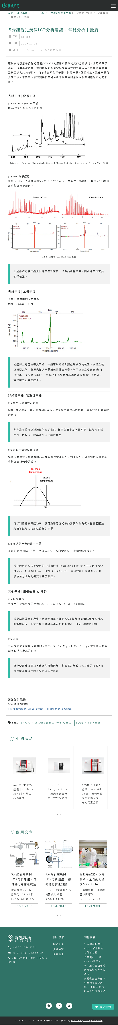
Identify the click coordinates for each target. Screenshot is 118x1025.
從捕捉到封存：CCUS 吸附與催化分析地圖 (94, 948)
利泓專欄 (22, 13)
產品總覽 (58, 949)
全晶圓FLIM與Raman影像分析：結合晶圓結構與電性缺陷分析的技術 (95, 965)
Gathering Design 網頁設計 (86, 1020)
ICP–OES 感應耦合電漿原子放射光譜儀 (46, 723)
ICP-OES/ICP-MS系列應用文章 (51, 13)
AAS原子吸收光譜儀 (88, 723)
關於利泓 (58, 944)
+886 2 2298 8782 (24, 947)
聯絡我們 (105, 1006)
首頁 (11, 13)
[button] (57, 814)
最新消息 (58, 954)
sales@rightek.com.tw (28, 952)
